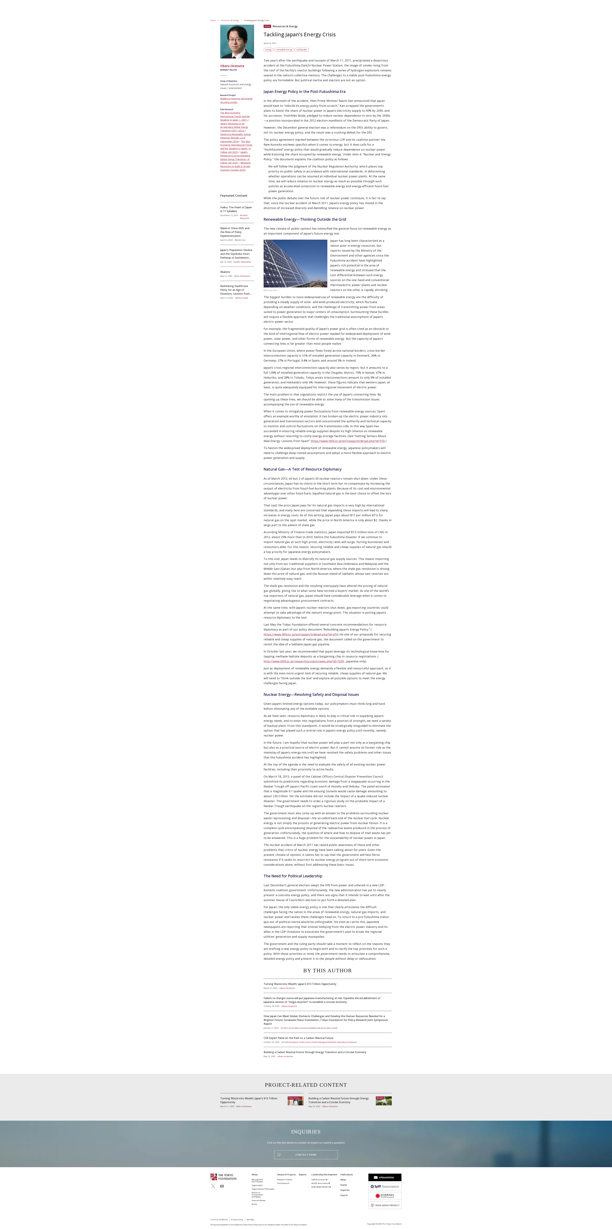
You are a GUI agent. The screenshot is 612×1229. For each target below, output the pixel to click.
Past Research (283, 1183)
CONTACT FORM (305, 1154)
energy (268, 49)
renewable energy (284, 49)
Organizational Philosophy (263, 1189)
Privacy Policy (237, 1219)
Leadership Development (324, 1174)
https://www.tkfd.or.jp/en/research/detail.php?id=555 (348, 441)
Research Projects (286, 1174)
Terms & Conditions (219, 1219)
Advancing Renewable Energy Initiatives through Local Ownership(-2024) (235, 138)
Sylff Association (318, 1179)
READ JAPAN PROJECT (320, 1187)
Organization (257, 1185)
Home (213, 20)
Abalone (237, 274)
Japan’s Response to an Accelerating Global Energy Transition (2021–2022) (234, 127)
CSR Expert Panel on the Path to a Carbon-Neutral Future (328, 1040)
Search (344, 1195)
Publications (346, 1174)
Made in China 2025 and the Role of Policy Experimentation (237, 234)
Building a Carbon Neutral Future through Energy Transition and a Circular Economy (328, 1052)
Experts (302, 1174)
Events (343, 1184)
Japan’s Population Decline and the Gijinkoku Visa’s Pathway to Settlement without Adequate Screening (237, 256)
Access (254, 1204)
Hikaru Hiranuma (232, 66)
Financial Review (258, 1200)
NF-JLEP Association (319, 1183)
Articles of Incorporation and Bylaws (257, 1195)
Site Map (250, 1219)
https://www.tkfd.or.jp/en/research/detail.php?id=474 (301, 634)
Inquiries (345, 1190)
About (255, 1174)
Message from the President (257, 1180)
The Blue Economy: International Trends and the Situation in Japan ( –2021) (235, 116)
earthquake (301, 49)
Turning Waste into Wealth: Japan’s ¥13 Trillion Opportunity (328, 986)
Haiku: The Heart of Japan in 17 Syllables (237, 212)
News (343, 1179)
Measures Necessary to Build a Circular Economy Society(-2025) (235, 166)
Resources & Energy (230, 20)
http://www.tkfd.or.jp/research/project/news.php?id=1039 (304, 661)
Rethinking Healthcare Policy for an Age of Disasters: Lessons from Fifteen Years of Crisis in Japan (237, 290)
